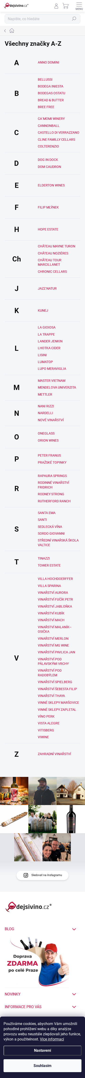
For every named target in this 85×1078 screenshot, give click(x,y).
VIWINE (43, 737)
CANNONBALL (49, 126)
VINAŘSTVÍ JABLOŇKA (55, 606)
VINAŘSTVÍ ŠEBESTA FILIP (57, 689)
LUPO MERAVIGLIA (52, 369)
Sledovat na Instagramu (46, 875)
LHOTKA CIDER (49, 348)
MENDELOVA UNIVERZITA (57, 387)
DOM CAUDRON (49, 167)
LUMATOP (45, 362)
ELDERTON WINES (51, 185)
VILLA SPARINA (49, 586)
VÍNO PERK (46, 716)
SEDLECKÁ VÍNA (50, 527)
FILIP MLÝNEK (48, 207)
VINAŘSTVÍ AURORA (53, 592)
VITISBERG (46, 730)
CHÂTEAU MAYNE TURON (56, 246)
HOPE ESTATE (48, 229)
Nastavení (42, 1050)
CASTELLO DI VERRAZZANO (58, 132)
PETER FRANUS (49, 455)
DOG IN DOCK (48, 160)
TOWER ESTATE (49, 565)
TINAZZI (44, 558)
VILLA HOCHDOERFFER (55, 579)
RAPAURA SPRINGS (52, 476)
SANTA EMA (46, 513)
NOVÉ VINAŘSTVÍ (51, 420)
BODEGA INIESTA (50, 86)
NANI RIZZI (46, 406)
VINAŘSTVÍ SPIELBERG (55, 682)
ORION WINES (48, 440)
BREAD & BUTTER (51, 100)
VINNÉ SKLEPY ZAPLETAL (57, 709)
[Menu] (79, 6)
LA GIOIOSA (46, 327)
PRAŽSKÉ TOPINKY (52, 462)
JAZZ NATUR (47, 288)
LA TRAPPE (46, 334)
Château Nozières (53, 253)
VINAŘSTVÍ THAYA (51, 696)
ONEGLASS (46, 433)
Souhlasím (42, 1065)
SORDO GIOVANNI (51, 533)
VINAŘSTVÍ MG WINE (53, 645)
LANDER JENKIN (50, 341)
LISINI (42, 355)
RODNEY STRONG (51, 494)
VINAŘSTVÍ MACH (51, 620)
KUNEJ (43, 310)
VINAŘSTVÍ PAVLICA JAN (56, 652)
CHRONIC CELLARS (52, 271)
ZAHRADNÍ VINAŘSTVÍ (54, 754)
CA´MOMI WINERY (51, 119)
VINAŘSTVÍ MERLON (53, 638)
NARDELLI (45, 413)
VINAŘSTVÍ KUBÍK (51, 613)
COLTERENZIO (48, 146)
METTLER (45, 394)
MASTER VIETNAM (51, 380)
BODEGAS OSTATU (51, 93)
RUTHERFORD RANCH (54, 501)
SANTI (42, 520)
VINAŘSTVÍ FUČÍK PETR (55, 599)
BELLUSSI (45, 79)
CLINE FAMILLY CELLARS (56, 139)
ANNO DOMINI (48, 62)
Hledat (74, 18)
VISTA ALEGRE (49, 723)
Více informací (52, 1039)
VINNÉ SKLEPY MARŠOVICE (58, 702)
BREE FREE (46, 107)
